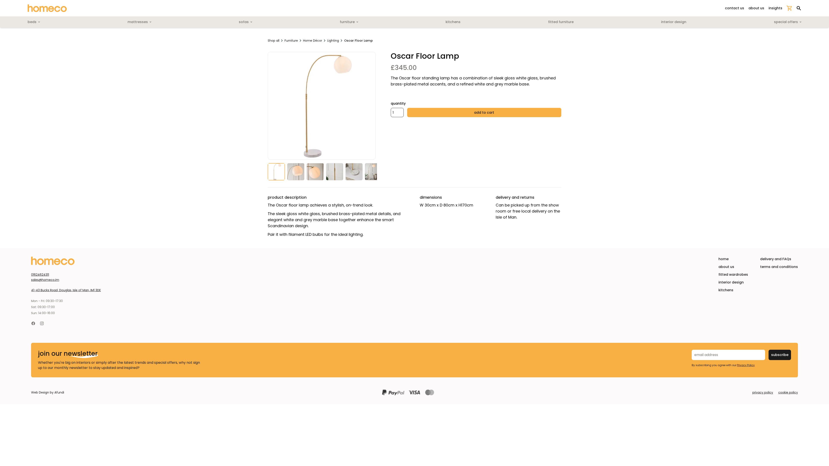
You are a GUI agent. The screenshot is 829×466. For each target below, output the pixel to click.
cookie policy (788, 392)
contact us (734, 8)
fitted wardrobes (733, 274)
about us (756, 8)
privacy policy (762, 392)
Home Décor (312, 40)
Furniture (291, 40)
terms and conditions (779, 266)
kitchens (725, 290)
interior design (731, 282)
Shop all (273, 40)
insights (775, 8)
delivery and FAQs (775, 259)
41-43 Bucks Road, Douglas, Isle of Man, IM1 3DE (66, 290)
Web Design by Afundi (47, 392)
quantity (398, 103)
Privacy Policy (746, 365)
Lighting (333, 40)
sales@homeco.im (45, 280)
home (723, 259)
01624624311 (40, 274)
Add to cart (484, 112)
